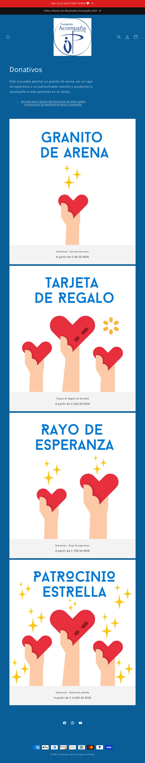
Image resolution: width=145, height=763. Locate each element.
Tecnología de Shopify (84, 754)
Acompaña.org (65, 754)
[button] (8, 37)
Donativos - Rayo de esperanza (72, 545)
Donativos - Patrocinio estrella (72, 692)
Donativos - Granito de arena (72, 251)
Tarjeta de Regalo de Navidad (72, 398)
